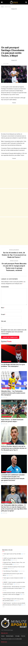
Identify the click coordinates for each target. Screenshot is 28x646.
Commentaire (5, 287)
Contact (2, 636)
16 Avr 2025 (5, 63)
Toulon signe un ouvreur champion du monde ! (13, 578)
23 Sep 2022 (17, 584)
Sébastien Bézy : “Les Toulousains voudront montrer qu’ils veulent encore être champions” (13, 393)
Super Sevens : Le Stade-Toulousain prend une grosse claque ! (12, 420)
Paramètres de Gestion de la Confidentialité (11, 639)
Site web (3, 321)
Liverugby (17, 636)
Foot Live (23, 636)
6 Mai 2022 (17, 600)
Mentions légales (9, 636)
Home (2, 6)
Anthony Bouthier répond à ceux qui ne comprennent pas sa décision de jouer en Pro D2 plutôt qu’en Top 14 (14, 448)
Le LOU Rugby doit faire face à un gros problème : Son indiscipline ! (13, 365)
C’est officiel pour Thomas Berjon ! (10, 571)
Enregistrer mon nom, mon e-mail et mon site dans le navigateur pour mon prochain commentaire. (13, 331)
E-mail (3, 314)
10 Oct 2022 (10, 575)
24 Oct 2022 (11, 568)
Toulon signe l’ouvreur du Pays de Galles (12, 553)
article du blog (8, 6)
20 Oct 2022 (22, 571)
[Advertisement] (14, 29)
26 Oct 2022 (14, 559)
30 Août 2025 (4, 368)
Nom (3, 307)
